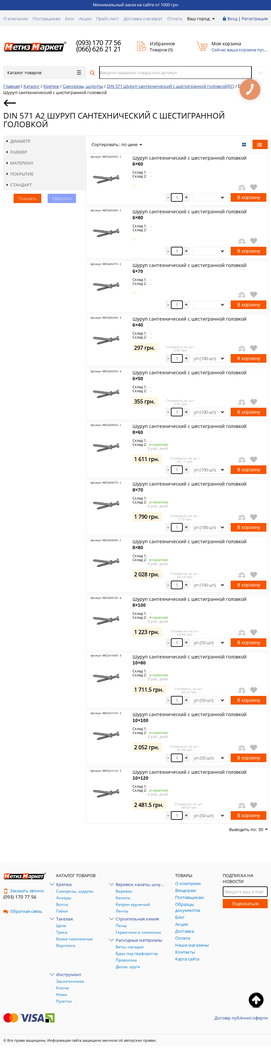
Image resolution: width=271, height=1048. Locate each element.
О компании (15, 19)
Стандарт (21, 185)
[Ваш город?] (213, 19)
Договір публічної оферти (241, 1018)
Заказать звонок (27, 891)
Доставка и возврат (143, 19)
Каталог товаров (24, 73)
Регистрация (255, 19)
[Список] (260, 144)
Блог (69, 19)
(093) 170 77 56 (98, 42)
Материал (21, 163)
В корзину (248, 197)
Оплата (174, 19)
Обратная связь (26, 911)
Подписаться (245, 904)
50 (260, 829)
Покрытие (21, 174)
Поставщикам (46, 19)
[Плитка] (245, 144)
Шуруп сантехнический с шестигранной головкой (190, 161)
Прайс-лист (107, 19)
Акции (85, 19)
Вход (232, 19)
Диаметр (20, 141)
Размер (18, 152)
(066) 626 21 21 (98, 48)
